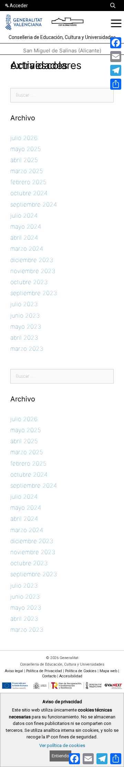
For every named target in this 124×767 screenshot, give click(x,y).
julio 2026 (24, 138)
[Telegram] (116, 70)
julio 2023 (24, 304)
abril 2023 (24, 337)
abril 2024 (24, 237)
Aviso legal (14, 671)
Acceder (19, 5)
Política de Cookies (80, 671)
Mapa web (108, 671)
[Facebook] (116, 43)
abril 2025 (24, 160)
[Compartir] (116, 84)
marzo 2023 (26, 348)
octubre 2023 (29, 282)
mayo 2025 (25, 149)
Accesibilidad (70, 676)
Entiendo (60, 755)
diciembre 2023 (31, 260)
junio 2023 (25, 315)
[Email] (116, 56)
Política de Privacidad (44, 671)
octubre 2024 (29, 193)
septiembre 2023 (33, 293)
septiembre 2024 (33, 204)
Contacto (49, 676)
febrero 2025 (28, 182)
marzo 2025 (26, 171)
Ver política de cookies (62, 745)
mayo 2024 (25, 226)
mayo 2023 (25, 326)
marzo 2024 (26, 248)
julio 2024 (24, 215)
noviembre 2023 (32, 271)
